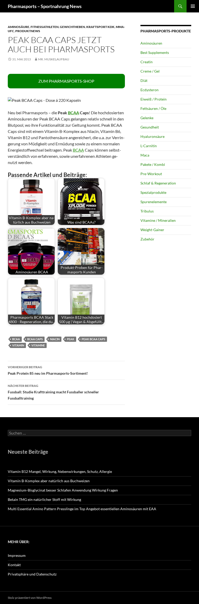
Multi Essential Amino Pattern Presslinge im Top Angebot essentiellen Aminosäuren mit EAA (82, 509)
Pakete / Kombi (152, 164)
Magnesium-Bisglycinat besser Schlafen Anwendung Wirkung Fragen (63, 490)
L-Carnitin (148, 146)
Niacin (55, 339)
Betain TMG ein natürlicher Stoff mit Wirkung (44, 499)
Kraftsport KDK (100, 27)
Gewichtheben (72, 27)
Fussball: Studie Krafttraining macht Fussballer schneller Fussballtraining (53, 392)
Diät (143, 80)
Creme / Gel (150, 71)
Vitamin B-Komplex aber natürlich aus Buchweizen (49, 481)
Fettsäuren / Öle (153, 108)
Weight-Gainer (152, 230)
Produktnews (27, 31)
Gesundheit (149, 127)
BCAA (73, 112)
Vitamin (18, 345)
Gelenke (146, 118)
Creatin (146, 62)
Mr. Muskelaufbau (53, 59)
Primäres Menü (193, 6)
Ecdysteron (149, 90)
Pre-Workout (151, 174)
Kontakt (14, 565)
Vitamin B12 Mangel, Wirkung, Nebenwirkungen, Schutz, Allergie (60, 471)
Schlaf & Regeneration (158, 183)
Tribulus (147, 211)
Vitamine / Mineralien (158, 220)
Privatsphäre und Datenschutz (32, 574)
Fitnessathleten (45, 27)
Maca (144, 155)
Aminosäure (18, 27)
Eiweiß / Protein (153, 99)
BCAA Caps (35, 339)
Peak (70, 339)
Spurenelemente (153, 202)
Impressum (17, 555)
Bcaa (16, 339)
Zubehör (147, 239)
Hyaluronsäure (152, 136)
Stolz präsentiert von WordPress (30, 598)
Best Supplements (154, 52)
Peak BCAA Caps (93, 339)
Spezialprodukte (153, 192)
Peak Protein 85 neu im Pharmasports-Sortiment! (48, 370)
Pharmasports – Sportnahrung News (45, 6)
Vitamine (38, 345)
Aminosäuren (151, 43)
